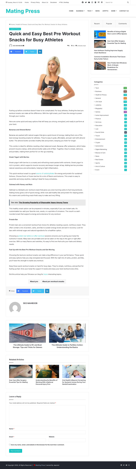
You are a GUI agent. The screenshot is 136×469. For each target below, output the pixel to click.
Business (79, 11)
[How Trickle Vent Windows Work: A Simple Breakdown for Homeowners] (100, 66)
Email (11, 437)
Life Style (98, 101)
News (97, 11)
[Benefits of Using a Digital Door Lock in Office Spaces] (100, 34)
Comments (123, 24)
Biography (98, 108)
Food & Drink (99, 132)
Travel (97, 136)
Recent (97, 24)
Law (96, 129)
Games (97, 112)
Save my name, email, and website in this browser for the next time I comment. (37, 445)
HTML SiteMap (64, 2)
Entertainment (100, 139)
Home (27, 2)
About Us (45, 2)
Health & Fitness (21, 24)
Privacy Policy (35, 2)
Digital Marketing (101, 149)
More (113, 11)
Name (11, 429)
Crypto (105, 11)
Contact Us (124, 11)
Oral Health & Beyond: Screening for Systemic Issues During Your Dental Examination (74, 382)
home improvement (102, 115)
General (98, 98)
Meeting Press (40, 465)
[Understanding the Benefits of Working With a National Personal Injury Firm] (47, 371)
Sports (97, 163)
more (46, 274)
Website (51, 437)
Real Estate (99, 159)
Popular (109, 24)
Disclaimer (53, 2)
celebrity (98, 105)
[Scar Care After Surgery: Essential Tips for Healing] (21, 371)
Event (97, 170)
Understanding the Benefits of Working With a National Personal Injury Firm (46, 382)
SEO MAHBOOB (18, 45)
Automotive (99, 146)
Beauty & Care (100, 153)
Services (98, 122)
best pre (34, 281)
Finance (98, 119)
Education (98, 125)
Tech (89, 11)
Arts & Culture (100, 166)
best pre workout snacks (53, 281)
